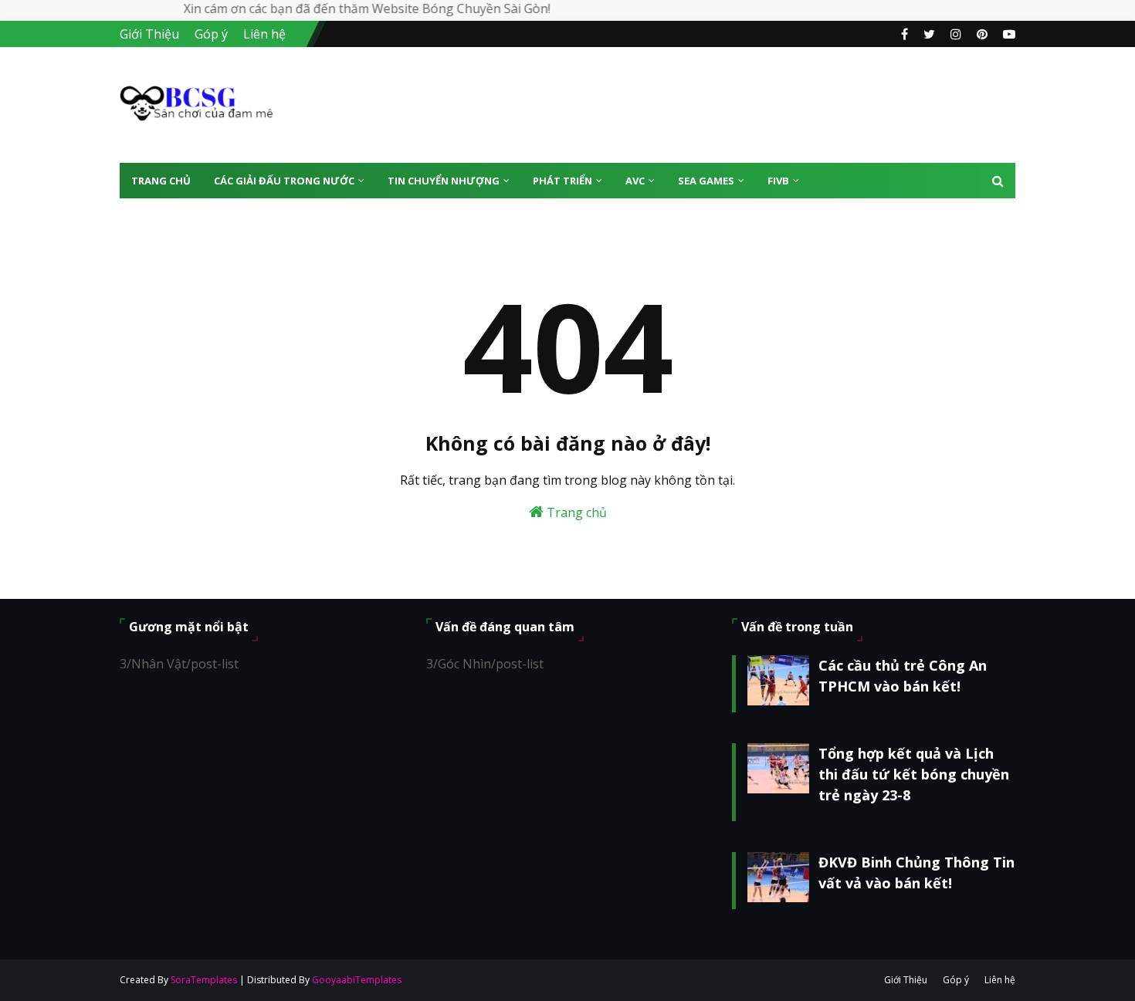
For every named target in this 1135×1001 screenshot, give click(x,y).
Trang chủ (575, 512)
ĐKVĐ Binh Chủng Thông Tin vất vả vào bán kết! (916, 872)
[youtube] (1007, 34)
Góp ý (211, 33)
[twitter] (929, 34)
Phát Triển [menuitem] (562, 181)
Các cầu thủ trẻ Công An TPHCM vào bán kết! (902, 675)
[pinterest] (982, 34)
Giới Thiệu (149, 33)
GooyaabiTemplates (356, 979)
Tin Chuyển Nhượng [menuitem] (444, 181)
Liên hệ (264, 33)
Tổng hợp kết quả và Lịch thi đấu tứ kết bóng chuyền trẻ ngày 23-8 (913, 774)
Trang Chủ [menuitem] (161, 181)
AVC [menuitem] (635, 181)
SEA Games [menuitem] (706, 181)
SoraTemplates (204, 979)
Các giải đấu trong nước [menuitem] (284, 181)
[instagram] (956, 34)
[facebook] (904, 34)
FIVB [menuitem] (778, 181)
